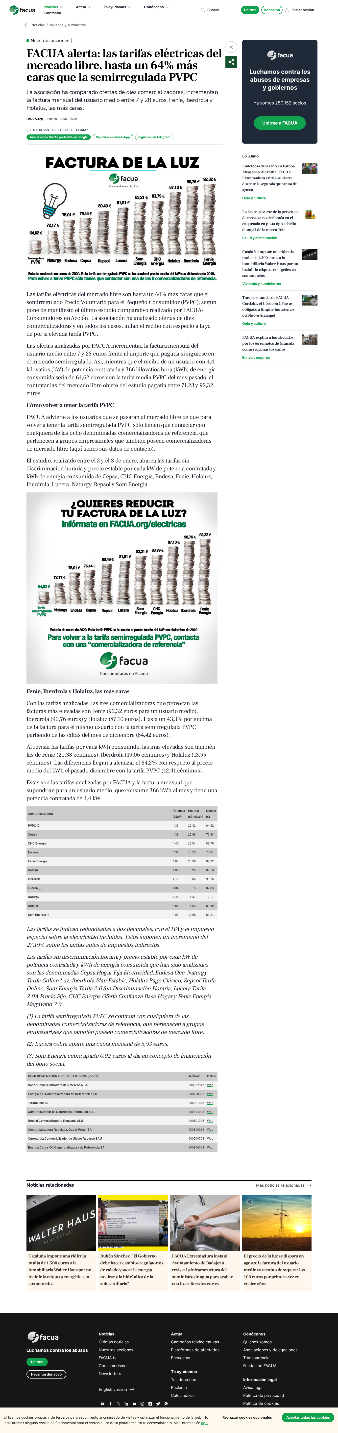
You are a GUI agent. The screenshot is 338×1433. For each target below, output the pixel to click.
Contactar (52, 13)
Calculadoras (183, 1395)
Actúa (81, 7)
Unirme (250, 10)
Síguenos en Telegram (154, 137)
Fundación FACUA (260, 1365)
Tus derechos (183, 1379)
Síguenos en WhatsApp (113, 137)
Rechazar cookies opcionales (247, 1417)
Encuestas (180, 1357)
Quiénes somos (257, 1341)
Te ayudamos (115, 7)
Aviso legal (253, 1387)
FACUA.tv (108, 1357)
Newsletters (110, 1373)
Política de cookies (261, 1403)
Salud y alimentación (259, 238)
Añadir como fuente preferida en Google (59, 137)
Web (210, 1085)
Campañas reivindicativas (195, 1341)
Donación (272, 10)
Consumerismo (113, 1365)
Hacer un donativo (46, 1374)
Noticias (51, 7)
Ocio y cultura (254, 198)
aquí (204, 1423)
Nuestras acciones (116, 1349)
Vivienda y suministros (261, 283)
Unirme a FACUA (279, 123)
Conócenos (154, 7)
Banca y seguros (256, 357)
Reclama (179, 1387)
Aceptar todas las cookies (308, 1417)
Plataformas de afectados (195, 1349)
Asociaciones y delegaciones (270, 1349)
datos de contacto (130, 449)
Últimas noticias (114, 1341)
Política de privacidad (263, 1395)
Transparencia (256, 1357)
